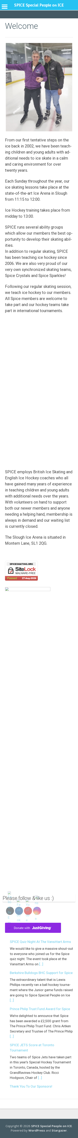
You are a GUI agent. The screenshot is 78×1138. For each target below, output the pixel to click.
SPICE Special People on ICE (51, 1126)
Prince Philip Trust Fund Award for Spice (40, 1009)
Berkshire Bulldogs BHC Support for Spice (41, 973)
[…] (41, 964)
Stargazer (59, 1130)
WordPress (36, 1130)
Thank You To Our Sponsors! (31, 1086)
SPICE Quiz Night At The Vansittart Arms (40, 942)
